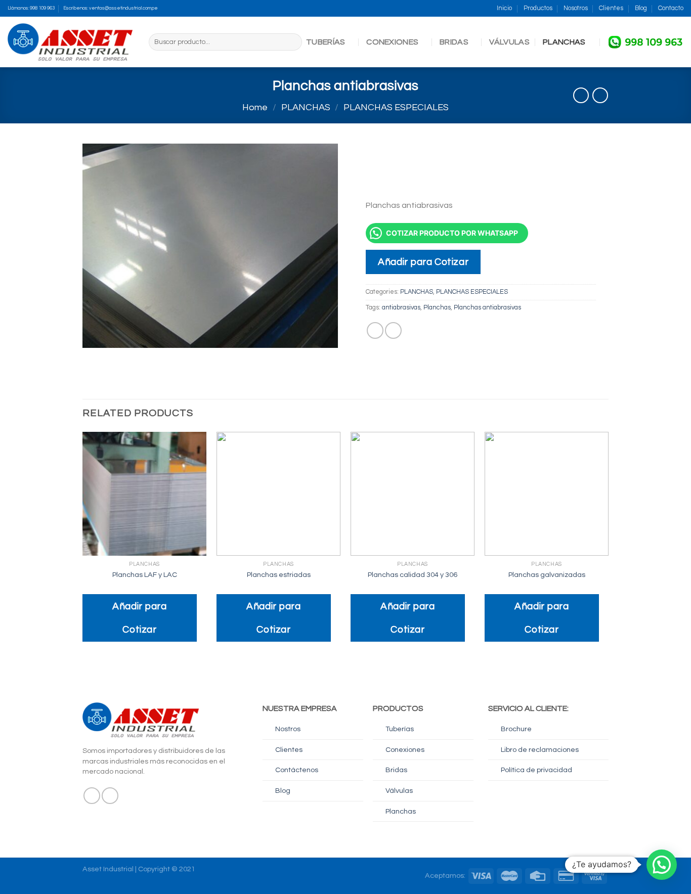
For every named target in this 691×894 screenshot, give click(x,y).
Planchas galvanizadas (546, 574)
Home (255, 107)
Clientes (611, 8)
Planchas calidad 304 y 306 (412, 574)
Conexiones (404, 749)
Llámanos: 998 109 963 (31, 8)
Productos (538, 8)
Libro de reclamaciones (540, 749)
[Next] (608, 545)
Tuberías (399, 729)
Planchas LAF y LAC (144, 574)
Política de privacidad (536, 770)
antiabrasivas (401, 307)
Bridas (396, 770)
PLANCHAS (564, 42)
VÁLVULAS (509, 42)
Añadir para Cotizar (423, 262)
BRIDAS (454, 42)
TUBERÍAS (326, 42)
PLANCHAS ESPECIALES (396, 107)
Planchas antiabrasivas (487, 307)
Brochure (516, 729)
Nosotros (576, 8)
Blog (641, 8)
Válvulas (399, 790)
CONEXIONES (392, 42)
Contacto (670, 8)
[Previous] (83, 545)
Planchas (437, 307)
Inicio (504, 8)
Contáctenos (296, 770)
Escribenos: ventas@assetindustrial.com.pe (110, 8)
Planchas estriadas (279, 574)
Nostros (287, 729)
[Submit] (292, 42)
